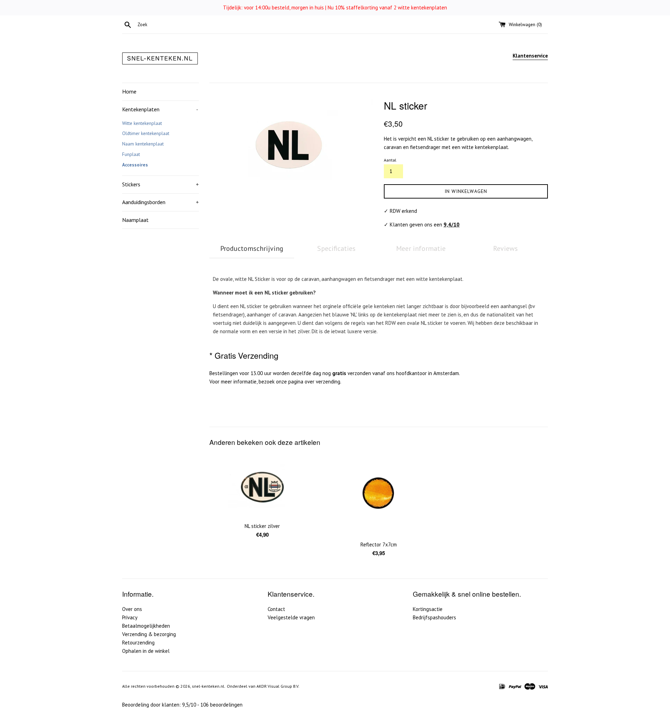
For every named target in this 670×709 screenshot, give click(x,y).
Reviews (505, 248)
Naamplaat (135, 219)
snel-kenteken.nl (208, 686)
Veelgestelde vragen (291, 617)
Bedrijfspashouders (434, 617)
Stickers (160, 184)
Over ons (132, 609)
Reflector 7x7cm (378, 544)
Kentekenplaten (160, 109)
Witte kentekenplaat (142, 123)
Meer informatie (421, 248)
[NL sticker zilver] (262, 486)
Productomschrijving (251, 248)
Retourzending (138, 642)
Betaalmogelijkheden (146, 625)
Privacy (129, 617)
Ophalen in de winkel (146, 651)
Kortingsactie (427, 609)
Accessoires (135, 165)
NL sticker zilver (262, 526)
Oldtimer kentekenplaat (145, 133)
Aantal (390, 160)
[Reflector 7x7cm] (378, 495)
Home (129, 91)
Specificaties (336, 248)
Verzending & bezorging (149, 634)
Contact (276, 609)
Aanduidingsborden (160, 202)
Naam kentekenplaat (143, 144)
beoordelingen (221, 704)
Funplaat (131, 154)
